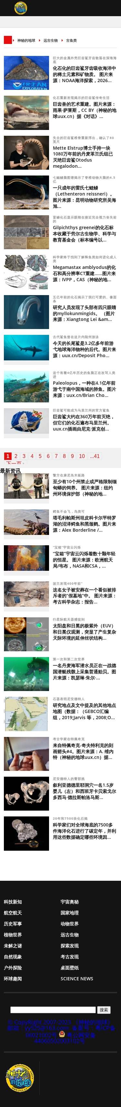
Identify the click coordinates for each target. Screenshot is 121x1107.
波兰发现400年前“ (68, 583)
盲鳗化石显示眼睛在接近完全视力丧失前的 (85, 219)
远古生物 (51, 40)
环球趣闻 (13, 978)
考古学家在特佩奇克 (69, 739)
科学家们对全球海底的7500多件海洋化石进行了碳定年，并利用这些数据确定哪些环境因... (84, 831)
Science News (77, 978)
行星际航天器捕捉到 (69, 619)
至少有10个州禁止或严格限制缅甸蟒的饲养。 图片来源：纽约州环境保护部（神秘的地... (85, 487)
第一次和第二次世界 (69, 659)
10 (82, 456)
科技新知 (13, 902)
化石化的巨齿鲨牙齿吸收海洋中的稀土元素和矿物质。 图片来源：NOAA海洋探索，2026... (84, 74)
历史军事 (13, 924)
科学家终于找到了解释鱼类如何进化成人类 (85, 259)
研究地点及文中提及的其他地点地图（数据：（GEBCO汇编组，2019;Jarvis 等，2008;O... (84, 711)
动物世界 (70, 924)
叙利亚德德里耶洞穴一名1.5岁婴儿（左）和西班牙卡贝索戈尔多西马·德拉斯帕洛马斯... (84, 791)
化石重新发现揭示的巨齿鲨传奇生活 (81, 97)
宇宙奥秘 (70, 902)
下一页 (14, 463)
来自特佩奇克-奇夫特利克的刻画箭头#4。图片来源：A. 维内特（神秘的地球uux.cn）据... (83, 751)
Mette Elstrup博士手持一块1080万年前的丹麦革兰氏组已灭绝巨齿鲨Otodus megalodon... (83, 157)
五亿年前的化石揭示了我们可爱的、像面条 (85, 299)
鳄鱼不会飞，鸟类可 (69, 511)
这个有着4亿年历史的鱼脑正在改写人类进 (84, 374)
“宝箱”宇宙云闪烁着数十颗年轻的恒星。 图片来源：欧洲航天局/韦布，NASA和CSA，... (84, 559)
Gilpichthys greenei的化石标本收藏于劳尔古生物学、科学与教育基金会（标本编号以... (84, 233)
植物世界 (13, 934)
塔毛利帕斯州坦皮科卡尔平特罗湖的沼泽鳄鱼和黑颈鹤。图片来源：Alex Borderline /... (84, 524)
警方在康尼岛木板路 (69, 475)
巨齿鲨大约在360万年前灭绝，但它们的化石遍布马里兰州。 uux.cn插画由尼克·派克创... (84, 422)
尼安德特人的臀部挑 (69, 778)
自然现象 (13, 956)
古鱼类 (71, 40)
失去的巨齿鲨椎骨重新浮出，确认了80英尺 (83, 139)
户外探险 (13, 967)
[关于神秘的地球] (22, 1078)
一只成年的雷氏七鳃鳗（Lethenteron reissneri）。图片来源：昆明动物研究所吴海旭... (84, 197)
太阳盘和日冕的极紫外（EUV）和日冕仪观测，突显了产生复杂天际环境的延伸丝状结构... (84, 632)
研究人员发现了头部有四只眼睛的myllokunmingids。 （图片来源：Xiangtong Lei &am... (84, 313)
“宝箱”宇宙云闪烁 (67, 547)
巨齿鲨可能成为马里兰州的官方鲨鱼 (81, 410)
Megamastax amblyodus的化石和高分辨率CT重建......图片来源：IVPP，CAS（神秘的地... (84, 273)
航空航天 (13, 913)
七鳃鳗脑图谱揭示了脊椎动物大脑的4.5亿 (84, 179)
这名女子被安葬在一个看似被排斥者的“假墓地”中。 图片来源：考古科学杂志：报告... (85, 596)
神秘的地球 (26, 40)
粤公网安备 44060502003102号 (65, 1038)
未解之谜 (13, 945)
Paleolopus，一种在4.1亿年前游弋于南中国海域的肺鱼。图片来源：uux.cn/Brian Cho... (84, 389)
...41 (95, 456)
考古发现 (70, 956)
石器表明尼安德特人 (69, 699)
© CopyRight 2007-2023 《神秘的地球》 (60, 1022)
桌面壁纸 (70, 967)
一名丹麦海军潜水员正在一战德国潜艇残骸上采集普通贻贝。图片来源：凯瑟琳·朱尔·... (84, 671)
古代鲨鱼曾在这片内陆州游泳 (76, 337)
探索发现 (70, 945)
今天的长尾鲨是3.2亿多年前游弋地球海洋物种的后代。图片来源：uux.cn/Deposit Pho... (84, 349)
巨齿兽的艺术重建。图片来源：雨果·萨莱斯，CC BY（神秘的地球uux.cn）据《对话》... (84, 110)
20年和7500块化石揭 (71, 818)
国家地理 (70, 913)
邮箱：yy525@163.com (38, 1028)
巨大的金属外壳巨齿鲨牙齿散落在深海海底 (85, 60)
